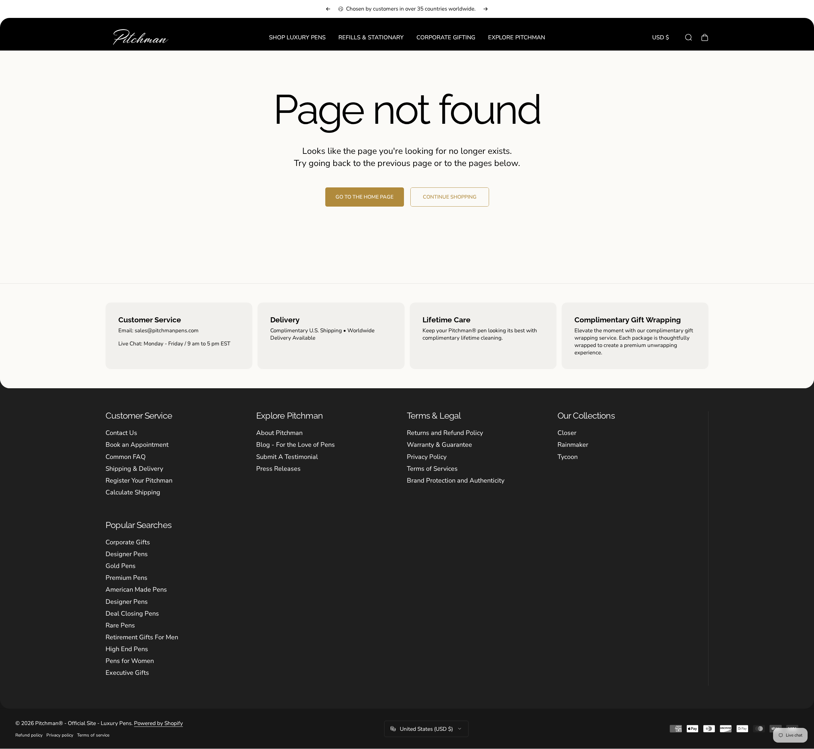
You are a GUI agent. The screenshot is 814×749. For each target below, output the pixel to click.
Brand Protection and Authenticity (455, 481)
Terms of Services (432, 469)
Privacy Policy (427, 457)
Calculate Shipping (133, 492)
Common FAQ (126, 457)
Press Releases (278, 469)
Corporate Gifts (128, 542)
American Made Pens (136, 590)
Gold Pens (121, 566)
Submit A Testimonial (287, 457)
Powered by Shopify (158, 723)
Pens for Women (130, 661)
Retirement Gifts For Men (142, 637)
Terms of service (93, 735)
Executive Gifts (127, 673)
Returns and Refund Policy (445, 433)
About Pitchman (279, 433)
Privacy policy (59, 735)
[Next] (485, 9)
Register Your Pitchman (139, 481)
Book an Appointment (137, 445)
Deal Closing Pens (132, 614)
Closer (566, 433)
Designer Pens (127, 554)
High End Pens (127, 649)
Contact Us (121, 433)
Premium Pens (126, 578)
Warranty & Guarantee (439, 445)
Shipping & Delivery (134, 469)
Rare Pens (120, 625)
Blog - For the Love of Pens (295, 445)
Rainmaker (572, 445)
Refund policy (29, 735)
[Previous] (328, 9)
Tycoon (567, 457)
